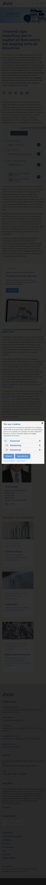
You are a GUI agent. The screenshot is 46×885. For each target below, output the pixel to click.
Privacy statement (9, 461)
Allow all (9, 456)
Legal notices (20, 461)
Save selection (22, 456)
